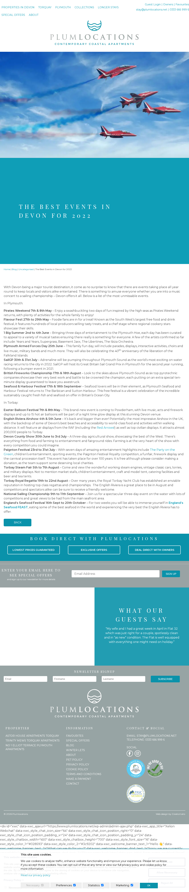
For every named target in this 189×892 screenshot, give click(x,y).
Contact (72, 783)
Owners (168, 4)
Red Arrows (105, 427)
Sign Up (171, 573)
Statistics (94, 885)
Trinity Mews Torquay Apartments (33, 740)
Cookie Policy (77, 769)
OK (148, 885)
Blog (14, 269)
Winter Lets (75, 750)
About (33, 15)
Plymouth (63, 7)
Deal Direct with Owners (154, 550)
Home (7, 269)
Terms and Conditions (83, 774)
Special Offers (13, 15)
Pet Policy (74, 759)
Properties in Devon (18, 7)
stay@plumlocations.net (151, 9)
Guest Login (153, 4)
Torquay (44, 7)
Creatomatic (178, 814)
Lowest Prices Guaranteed (33, 550)
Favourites (182, 4)
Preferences (64, 885)
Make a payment (78, 779)
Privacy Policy (77, 764)
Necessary (33, 885)
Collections (84, 7)
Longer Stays (108, 7)
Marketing (122, 885)
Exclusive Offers (94, 550)
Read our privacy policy (35, 875)
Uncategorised (26, 269)
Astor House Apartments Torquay (32, 735)
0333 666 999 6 (179, 9)
